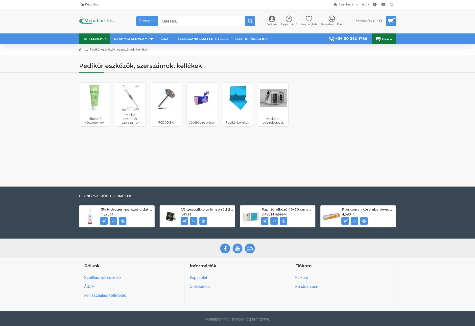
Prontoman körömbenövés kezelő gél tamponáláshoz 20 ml (368, 209)
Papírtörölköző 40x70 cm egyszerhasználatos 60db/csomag (287, 209)
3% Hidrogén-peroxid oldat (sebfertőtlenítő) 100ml (127, 209)
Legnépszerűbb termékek (105, 196)
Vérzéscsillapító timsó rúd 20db (207, 209)
